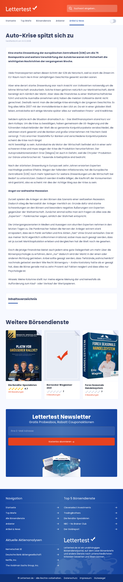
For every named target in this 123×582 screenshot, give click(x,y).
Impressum (86, 578)
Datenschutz (70, 578)
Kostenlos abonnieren (60, 441)
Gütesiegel (99, 578)
